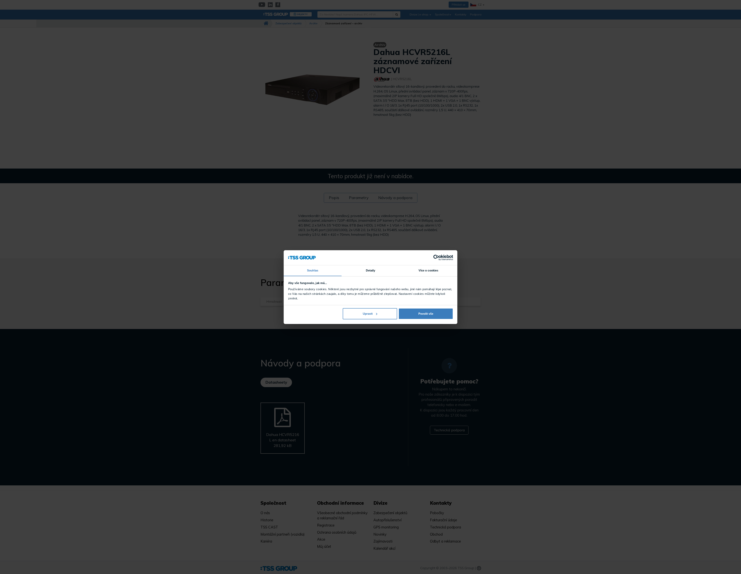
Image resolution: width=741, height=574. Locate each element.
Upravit (368, 313)
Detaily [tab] (370, 270)
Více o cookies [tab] (428, 270)
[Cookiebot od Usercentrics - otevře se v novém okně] (436, 257)
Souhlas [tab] (312, 270)
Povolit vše (425, 313)
